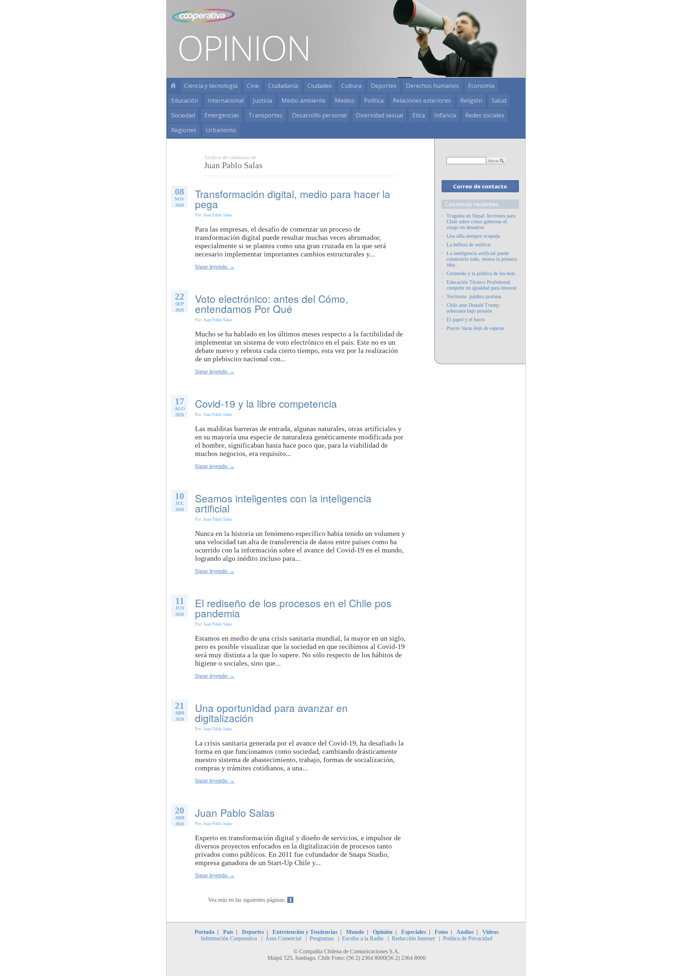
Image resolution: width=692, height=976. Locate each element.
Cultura (351, 86)
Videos (490, 932)
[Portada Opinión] (173, 86)
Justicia (262, 100)
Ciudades (319, 86)
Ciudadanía (283, 86)
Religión (471, 100)
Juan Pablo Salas (217, 215)
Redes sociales (484, 115)
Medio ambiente (303, 100)
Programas (322, 938)
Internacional (226, 100)
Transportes (265, 115)
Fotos (441, 932)
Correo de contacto (480, 186)
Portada (204, 932)
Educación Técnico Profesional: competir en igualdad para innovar (481, 285)
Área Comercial (283, 938)
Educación (184, 100)
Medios (345, 100)
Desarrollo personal (319, 115)
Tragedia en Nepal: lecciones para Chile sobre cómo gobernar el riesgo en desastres (481, 221)
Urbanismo (221, 130)
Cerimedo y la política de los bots (481, 273)
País (228, 932)
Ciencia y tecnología (211, 86)
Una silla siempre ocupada (473, 236)
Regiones (183, 130)
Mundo (355, 932)
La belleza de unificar (469, 244)
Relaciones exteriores (422, 100)
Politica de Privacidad (467, 938)
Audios (465, 932)
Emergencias (221, 115)
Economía (481, 86)
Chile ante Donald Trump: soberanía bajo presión (473, 308)
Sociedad (183, 115)
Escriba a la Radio (362, 938)
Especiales (413, 932)
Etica (418, 115)
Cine (253, 86)
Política (373, 100)
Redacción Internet (413, 938)
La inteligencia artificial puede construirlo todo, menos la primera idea (482, 259)
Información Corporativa (229, 938)
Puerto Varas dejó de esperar (475, 328)
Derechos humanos (432, 86)
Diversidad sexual (379, 115)
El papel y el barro (466, 319)
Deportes (383, 86)
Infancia (445, 115)
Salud (499, 100)
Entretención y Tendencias (304, 932)
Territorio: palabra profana (474, 296)
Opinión (382, 932)
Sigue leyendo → (215, 267)
